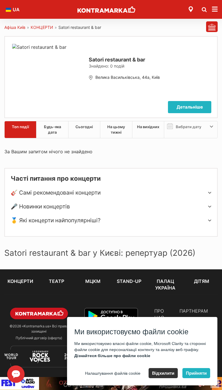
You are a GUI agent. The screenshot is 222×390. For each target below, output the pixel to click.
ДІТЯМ (201, 281)
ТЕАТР (56, 281)
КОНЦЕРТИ (42, 27)
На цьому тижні (116, 129)
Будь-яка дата (52, 129)
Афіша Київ (14, 27)
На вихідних (148, 126)
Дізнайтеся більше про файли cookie (112, 355)
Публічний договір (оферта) (39, 338)
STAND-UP (129, 281)
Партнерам (194, 311)
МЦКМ (93, 281)
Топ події (20, 126)
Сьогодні (84, 126)
